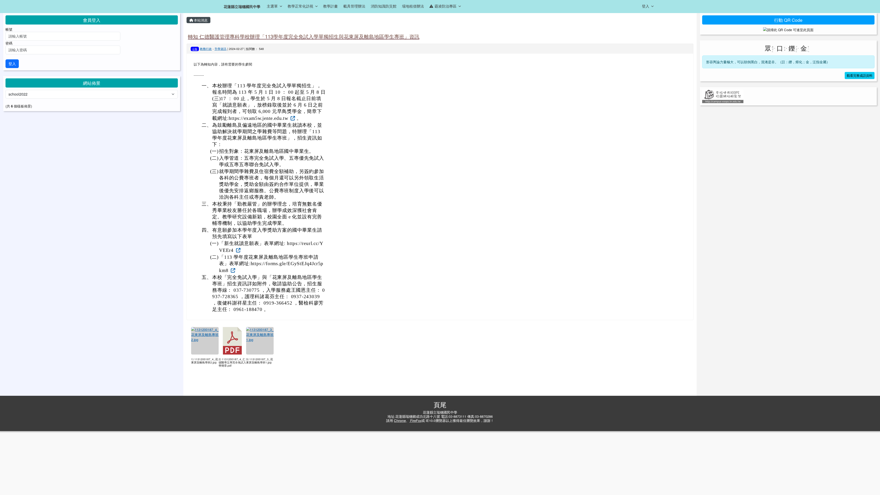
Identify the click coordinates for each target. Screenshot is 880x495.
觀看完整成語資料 (859, 75)
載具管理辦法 (354, 6)
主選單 (272, 6)
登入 (645, 6)
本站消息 (200, 20)
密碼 (9, 43)
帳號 (9, 29)
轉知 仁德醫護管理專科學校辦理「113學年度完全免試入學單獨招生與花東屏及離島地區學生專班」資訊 (303, 36)
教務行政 (206, 49)
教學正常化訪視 (300, 6)
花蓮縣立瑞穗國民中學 (242, 6)
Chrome (400, 420)
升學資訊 (220, 49)
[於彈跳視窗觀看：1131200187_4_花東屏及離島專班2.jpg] (205, 341)
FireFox (415, 420)
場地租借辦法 (413, 6)
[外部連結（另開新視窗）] (292, 117)
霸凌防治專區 (445, 6)
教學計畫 (330, 6)
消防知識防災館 (383, 6)
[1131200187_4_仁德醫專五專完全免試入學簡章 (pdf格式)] (232, 341)
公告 (194, 49)
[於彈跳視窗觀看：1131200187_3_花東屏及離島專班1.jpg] (260, 341)
